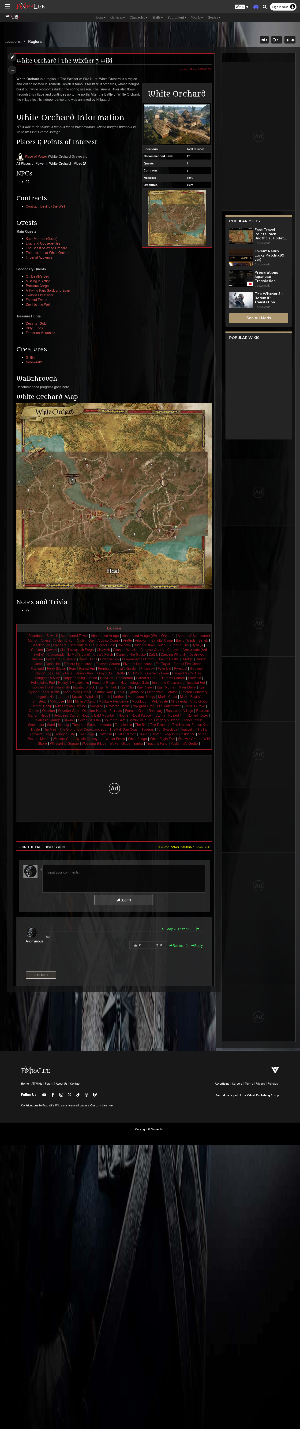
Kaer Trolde (51, 691)
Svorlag (63, 724)
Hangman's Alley (47, 677)
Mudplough (140, 701)
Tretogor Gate (64, 734)
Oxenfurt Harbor (94, 710)
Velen (202, 734)
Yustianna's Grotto (184, 743)
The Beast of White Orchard (46, 248)
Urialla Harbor (125, 734)
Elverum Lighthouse (138, 663)
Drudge (187, 659)
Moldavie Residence (114, 701)
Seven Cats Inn (89, 720)
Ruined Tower (198, 715)
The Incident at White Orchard (48, 252)
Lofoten (172, 691)
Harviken (106, 677)
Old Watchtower (169, 705)
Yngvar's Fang (157, 743)
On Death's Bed (37, 276)
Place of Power (36, 156)
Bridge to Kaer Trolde (149, 645)
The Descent (159, 724)
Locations (12, 41)
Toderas (148, 729)
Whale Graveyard (89, 738)
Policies (273, 1083)
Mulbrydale (159, 701)
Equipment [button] (176, 17)
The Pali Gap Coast (124, 729)
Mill (69, 701)
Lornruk (63, 696)
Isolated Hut (196, 682)
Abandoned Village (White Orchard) (148, 635)
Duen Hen (53, 663)
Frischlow (148, 668)
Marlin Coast (167, 696)
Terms (249, 1083)
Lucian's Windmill (85, 696)
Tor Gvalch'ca (167, 729)
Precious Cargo (37, 285)
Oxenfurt (48, 710)
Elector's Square (108, 663)
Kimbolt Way (103, 691)
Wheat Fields (115, 738)
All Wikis (36, 1083)
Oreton (34, 710)
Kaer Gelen (145, 687)
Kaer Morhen (166, 687)
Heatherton (124, 677)
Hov (123, 682)
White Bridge (137, 738)
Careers (237, 1083)
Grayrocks (104, 673)
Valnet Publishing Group (263, 1095)
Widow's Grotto (189, 738)
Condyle (173, 649)
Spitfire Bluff (137, 720)
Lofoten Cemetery (194, 691)
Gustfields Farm (157, 673)
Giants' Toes (44, 673)
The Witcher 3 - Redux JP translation (269, 298)
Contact (75, 1083)
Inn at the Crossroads (168, 682)
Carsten (37, 649)
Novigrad (96, 705)
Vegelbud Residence (180, 734)
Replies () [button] (180, 945)
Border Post (106, 645)
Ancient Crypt (63, 640)
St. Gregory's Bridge (164, 720)
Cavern (51, 649)
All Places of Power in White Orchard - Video (49, 163)
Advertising (222, 1083)
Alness (45, 640)
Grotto (120, 673)
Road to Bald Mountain (99, 715)
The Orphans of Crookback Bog (82, 729)
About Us (62, 1083)
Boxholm (124, 645)
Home (25, 1083)
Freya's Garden (126, 668)
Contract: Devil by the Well (45, 206)
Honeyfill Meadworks (73, 682)
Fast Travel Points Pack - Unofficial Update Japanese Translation (270, 234)
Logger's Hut (45, 696)
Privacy (260, 1083)
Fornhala (104, 668)
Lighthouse (136, 691)
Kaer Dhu (127, 687)
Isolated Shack (84, 687)
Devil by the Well (38, 304)
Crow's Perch (103, 654)
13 (278, 39)
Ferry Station (56, 668)
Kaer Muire (187, 687)
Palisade (115, 710)
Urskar (144, 734)
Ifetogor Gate (139, 682)
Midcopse (57, 701)
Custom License (101, 1105)
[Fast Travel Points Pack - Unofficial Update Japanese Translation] (241, 236)
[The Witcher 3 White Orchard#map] (177, 217)
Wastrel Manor (39, 738)
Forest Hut (87, 668)
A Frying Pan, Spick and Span (48, 290)
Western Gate (63, 738)
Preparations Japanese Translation (266, 276)
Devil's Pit (53, 659)
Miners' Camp (85, 701)
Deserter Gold (36, 323)
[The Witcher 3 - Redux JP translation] (241, 300)
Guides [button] (213, 17)
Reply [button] (198, 945)
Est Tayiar (163, 663)
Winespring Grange (64, 743)
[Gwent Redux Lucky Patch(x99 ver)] (241, 258)
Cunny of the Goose (131, 654)
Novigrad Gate (143, 705)
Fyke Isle (164, 668)
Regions (35, 41)
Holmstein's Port (43, 682)
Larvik (120, 691)
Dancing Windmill (173, 654)
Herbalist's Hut (147, 677)
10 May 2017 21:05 (176, 929)
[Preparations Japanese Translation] (241, 279)
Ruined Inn (176, 715)
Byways (197, 645)
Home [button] (98, 17)
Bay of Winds (185, 640)
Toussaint (187, 729)
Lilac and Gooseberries (43, 243)
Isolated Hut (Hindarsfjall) (51, 687)
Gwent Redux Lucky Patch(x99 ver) (269, 255)
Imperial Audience (39, 257)
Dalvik (153, 654)
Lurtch (105, 696)
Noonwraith (34, 362)
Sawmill (69, 720)
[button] (241, 7)
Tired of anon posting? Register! (183, 846)
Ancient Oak (85, 640)
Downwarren (109, 659)
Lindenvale (155, 691)
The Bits (141, 724)
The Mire (49, 729)
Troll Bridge (86, 734)
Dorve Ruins (88, 659)
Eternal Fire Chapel (187, 663)
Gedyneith (197, 668)
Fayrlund (37, 668)
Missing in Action (38, 281)
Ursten (156, 734)
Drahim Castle (168, 659)
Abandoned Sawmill (43, 635)
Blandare (60, 645)
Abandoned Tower (74, 635)
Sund (51, 724)
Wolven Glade (119, 743)
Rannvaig (156, 710)
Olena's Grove (194, 705)
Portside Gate (135, 710)
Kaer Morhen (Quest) (41, 238)
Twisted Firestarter (39, 295)
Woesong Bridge (94, 743)
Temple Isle (123, 724)
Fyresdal (180, 668)
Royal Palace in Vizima (148, 715)
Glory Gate (64, 673)
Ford (72, 668)
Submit (125, 900)
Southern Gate (115, 720)
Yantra (138, 743)
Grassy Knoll (84, 673)
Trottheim (105, 734)
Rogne (123, 715)
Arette (127, 640)
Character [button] (137, 17)
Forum (49, 1083)
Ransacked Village (179, 710)
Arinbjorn (141, 640)
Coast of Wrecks (125, 649)
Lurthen (119, 696)
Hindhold (194, 677)
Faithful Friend (36, 299)
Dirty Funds (34, 328)
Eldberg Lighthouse (78, 663)
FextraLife (222, 1095)
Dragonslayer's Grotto (138, 659)
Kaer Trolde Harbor (77, 691)
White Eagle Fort (162, 738)
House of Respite (104, 682)
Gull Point (135, 673)
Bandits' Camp (162, 640)
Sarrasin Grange (48, 720)
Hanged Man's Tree (186, 673)
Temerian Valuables (40, 332)
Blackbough (41, 645)
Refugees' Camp (66, 715)
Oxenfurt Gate (68, 710)
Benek (203, 640)
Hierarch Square (173, 677)
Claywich (103, 649)
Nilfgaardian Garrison (71, 705)
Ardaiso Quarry (109, 640)
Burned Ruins (179, 645)
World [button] (196, 17)
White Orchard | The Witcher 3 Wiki (64, 61)
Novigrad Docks (118, 705)
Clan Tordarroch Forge (77, 649)
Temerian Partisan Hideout (92, 724)
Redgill (46, 715)
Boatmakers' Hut (82, 645)
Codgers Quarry (152, 649)
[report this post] (197, 929)
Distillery (69, 659)
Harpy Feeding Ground (80, 677)
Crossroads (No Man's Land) (68, 654)
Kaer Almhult (107, 687)
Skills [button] (156, 17)
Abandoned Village (105, 635)
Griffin (30, 357)
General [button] (116, 17)
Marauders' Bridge (141, 696)
